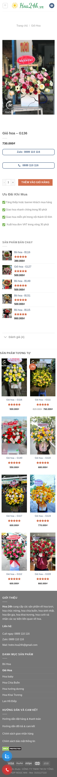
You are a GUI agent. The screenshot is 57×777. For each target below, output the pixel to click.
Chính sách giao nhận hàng (17, 733)
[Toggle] (5, 337)
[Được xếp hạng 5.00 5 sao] (14, 404)
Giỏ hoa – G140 (14, 458)
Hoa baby (7, 676)
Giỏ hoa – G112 (14, 574)
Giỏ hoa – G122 (43, 458)
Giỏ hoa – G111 (43, 400)
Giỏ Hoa (36, 25)
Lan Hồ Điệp (9, 701)
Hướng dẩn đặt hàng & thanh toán (21, 719)
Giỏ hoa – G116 (14, 400)
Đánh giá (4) (16, 337)
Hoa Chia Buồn (11, 682)
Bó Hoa (6, 664)
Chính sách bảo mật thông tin (18, 741)
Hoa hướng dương (13, 689)
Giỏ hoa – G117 (14, 516)
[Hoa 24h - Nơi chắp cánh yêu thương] (28, 5)
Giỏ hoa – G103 (43, 574)
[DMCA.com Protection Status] (12, 748)
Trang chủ (22, 25)
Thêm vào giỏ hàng (35, 182)
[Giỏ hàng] (51, 5)
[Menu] (5, 5)
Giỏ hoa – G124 (43, 516)
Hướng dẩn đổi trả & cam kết (18, 726)
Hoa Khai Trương (12, 695)
